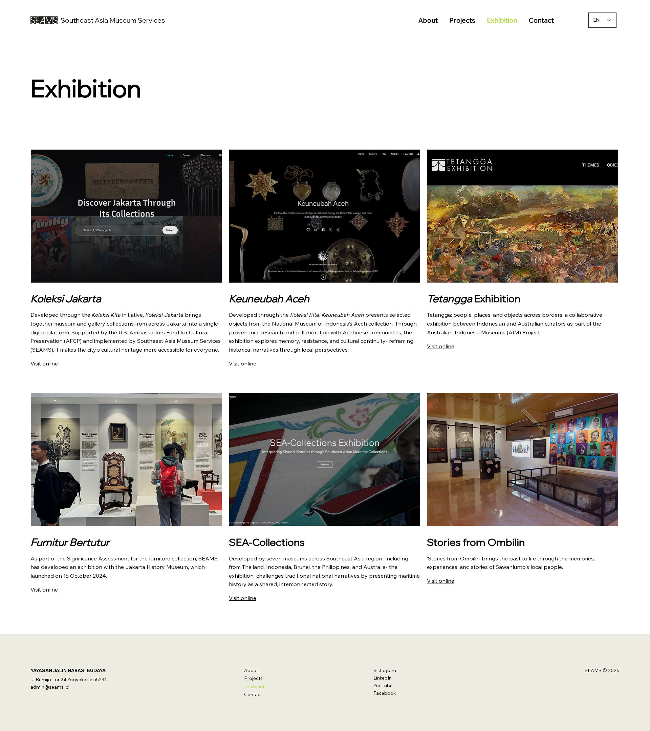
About (251, 670)
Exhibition (255, 686)
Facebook (384, 693)
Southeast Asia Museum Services (113, 20)
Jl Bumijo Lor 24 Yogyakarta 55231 (68, 680)
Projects (253, 678)
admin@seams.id (49, 687)
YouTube (383, 686)
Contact (253, 694)
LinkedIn (382, 678)
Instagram (384, 670)
